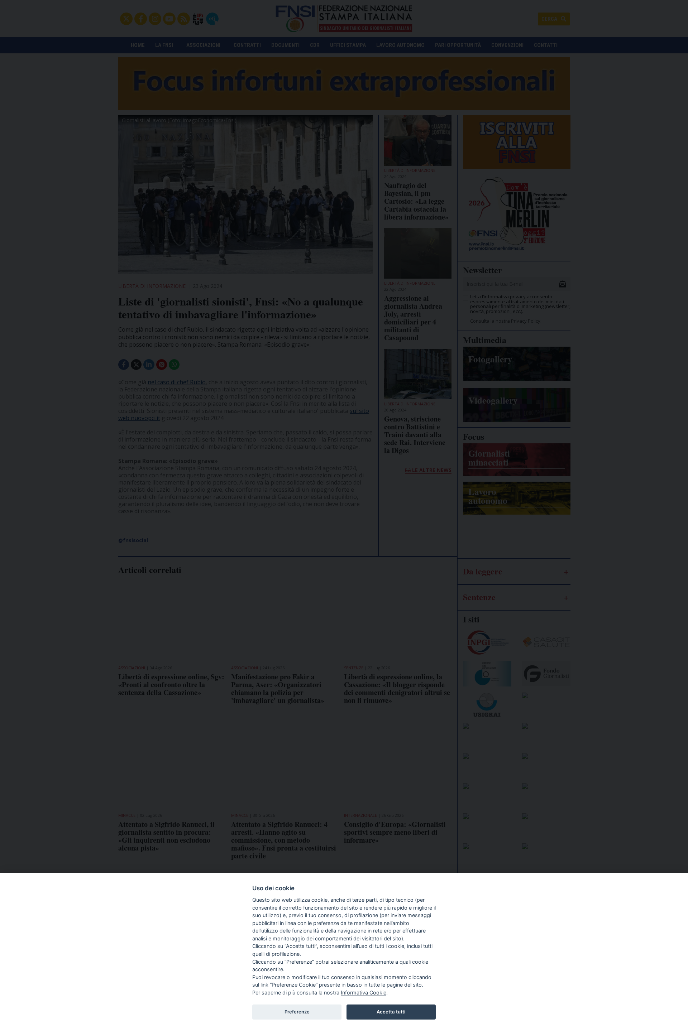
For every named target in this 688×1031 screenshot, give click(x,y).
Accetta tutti (391, 1012)
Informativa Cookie (363, 992)
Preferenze (297, 1012)
